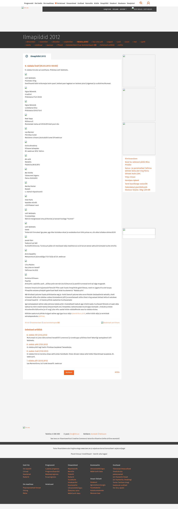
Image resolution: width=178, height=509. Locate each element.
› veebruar (37, 45)
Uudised (81, 3)
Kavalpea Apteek (132, 180)
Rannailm (89, 3)
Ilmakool (113, 3)
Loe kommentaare (51, 323)
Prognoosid (28, 3)
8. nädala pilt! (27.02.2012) (37, 344)
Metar (25, 493)
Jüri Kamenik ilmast (120, 477)
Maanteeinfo (73, 469)
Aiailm (96, 3)
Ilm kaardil (27, 469)
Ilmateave (122, 3)
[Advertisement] (72, 403)
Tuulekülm (72, 480)
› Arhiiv (120, 45)
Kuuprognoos (50, 477)
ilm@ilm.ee (74, 434)
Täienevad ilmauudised (122, 469)
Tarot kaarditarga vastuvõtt (136, 184)
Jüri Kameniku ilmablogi (122, 480)
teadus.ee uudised (120, 485)
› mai (134, 42)
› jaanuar (49, 45)
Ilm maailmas (48, 3)
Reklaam (115, 9)
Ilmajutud (131, 3)
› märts (27, 45)
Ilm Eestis (38, 3)
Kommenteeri (36, 323)
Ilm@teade (107, 9)
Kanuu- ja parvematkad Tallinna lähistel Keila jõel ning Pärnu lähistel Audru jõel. (138, 171)
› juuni (126, 42)
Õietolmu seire (73, 491)
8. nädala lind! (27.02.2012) (37, 351)
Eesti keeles (147, 9)
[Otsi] (141, 3)
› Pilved (59, 45)
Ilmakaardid (72, 482)
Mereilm (71, 471)
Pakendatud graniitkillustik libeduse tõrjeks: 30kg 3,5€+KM (137, 188)
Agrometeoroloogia (97, 485)
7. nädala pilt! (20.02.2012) (37, 361)
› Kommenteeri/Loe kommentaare (80, 45)
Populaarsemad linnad (32, 488)
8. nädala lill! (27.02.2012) (37, 335)
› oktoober (55, 42)
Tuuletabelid (95, 488)
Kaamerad (27, 474)
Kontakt (123, 9)
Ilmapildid (104, 3)
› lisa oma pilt (97, 42)
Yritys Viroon (130, 177)
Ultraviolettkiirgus (75, 488)
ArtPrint (41, 316)
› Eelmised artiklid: (107, 45)
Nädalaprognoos (51, 474)
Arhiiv (117, 372)
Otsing (25, 490)
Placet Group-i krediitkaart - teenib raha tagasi (89, 454)
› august (109, 42)
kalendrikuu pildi (78, 313)
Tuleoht (71, 474)
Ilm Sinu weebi (118, 488)
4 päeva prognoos (52, 469)
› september (67, 42)
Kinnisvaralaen (131, 159)
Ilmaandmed (71, 3)
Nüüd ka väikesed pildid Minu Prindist (137, 163)
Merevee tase (95, 493)
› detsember (30, 42)
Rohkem (69, 372)
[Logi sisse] (148, 3)
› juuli (118, 42)
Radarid (26, 477)
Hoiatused (61, 3)
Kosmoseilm (72, 485)
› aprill (142, 42)
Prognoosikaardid (52, 471)
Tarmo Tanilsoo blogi (121, 482)
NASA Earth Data (74, 493)
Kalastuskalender (97, 490)
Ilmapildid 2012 (38, 56)
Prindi (27, 323)
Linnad (25, 471)
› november (43, 42)
